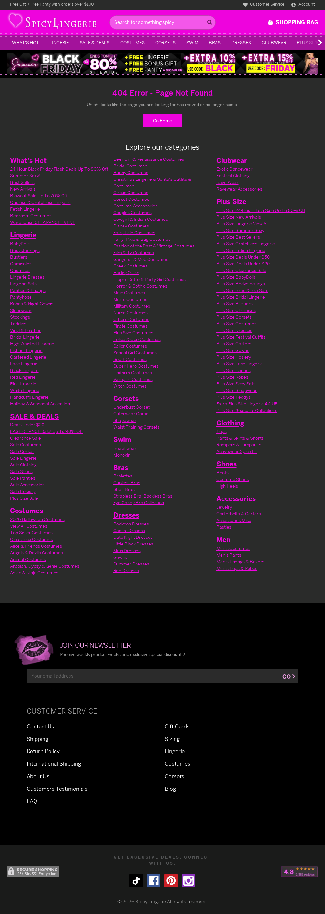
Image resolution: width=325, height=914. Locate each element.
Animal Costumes (28, 559)
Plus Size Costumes (133, 332)
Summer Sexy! (25, 175)
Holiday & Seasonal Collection (40, 403)
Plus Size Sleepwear (236, 390)
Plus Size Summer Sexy (240, 230)
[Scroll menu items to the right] (312, 43)
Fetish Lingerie (25, 209)
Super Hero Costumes (136, 366)
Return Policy (43, 751)
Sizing (172, 738)
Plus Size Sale (24, 498)
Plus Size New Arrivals (238, 217)
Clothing (230, 423)
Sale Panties (22, 478)
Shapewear (124, 420)
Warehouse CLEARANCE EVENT (42, 222)
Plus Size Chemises (236, 310)
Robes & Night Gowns (31, 303)
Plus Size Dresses (234, 330)
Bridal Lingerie (25, 337)
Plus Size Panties (233, 370)
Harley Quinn (126, 272)
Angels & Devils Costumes (36, 552)
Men (223, 539)
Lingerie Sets (23, 283)
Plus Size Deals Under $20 (243, 263)
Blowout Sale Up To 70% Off (39, 195)
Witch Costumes (130, 386)
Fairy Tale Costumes (134, 232)
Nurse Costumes (130, 312)
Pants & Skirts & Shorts (240, 438)
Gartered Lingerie (28, 357)
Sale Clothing (23, 464)
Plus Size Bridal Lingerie (240, 297)
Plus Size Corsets (234, 317)
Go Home (162, 120)
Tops (221, 431)
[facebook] (153, 880)
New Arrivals (23, 189)
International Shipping (54, 763)
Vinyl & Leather (25, 330)
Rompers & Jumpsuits (238, 444)
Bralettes (122, 475)
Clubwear (274, 42)
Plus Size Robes (232, 377)
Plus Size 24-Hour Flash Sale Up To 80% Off (260, 210)
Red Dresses (126, 570)
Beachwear (124, 448)
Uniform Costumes (132, 372)
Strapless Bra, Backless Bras (142, 495)
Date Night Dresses (133, 537)
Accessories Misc (233, 520)
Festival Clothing (233, 175)
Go (286, 676)
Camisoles (20, 263)
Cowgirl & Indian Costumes (140, 219)
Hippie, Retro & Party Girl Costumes (149, 279)
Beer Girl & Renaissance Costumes (148, 159)
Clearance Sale (25, 438)
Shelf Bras (124, 489)
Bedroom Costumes (30, 215)
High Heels (227, 486)
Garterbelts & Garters (238, 513)
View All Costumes (28, 526)
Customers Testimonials (57, 788)
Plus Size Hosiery (233, 357)
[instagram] (188, 880)
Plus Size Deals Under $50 (243, 257)
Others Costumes (131, 319)
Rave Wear (227, 182)
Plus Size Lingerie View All (242, 223)
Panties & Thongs (28, 290)
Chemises (20, 270)
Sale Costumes (25, 444)
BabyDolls (20, 243)
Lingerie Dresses (27, 277)
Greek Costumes (130, 265)
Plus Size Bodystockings (240, 283)
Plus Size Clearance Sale (241, 270)
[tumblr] (136, 880)
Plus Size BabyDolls (236, 277)
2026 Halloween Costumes (37, 519)
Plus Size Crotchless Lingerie (245, 243)
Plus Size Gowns (232, 350)
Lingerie (59, 42)
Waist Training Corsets (136, 427)
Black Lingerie (24, 370)
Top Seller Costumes (31, 532)
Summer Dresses (131, 563)
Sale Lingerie (23, 458)
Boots (222, 472)
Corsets (165, 42)
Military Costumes (131, 305)
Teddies (18, 323)
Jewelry (224, 507)
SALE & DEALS (94, 42)
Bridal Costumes (130, 165)
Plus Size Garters (233, 343)
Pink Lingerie (23, 383)
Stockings (20, 317)
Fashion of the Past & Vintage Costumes (154, 245)
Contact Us (40, 726)
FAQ (32, 801)
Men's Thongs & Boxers (240, 561)
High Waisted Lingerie (32, 343)
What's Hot (25, 42)
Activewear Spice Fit (236, 451)
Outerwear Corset (131, 413)
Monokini (122, 454)
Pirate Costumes (130, 325)
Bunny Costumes (130, 172)
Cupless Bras (126, 482)
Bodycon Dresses (131, 523)
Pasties (223, 527)
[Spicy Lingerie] (56, 22)
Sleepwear (21, 310)
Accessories (236, 498)
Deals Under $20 (27, 424)
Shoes (226, 464)
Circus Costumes (130, 192)
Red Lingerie (23, 377)
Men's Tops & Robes (236, 568)
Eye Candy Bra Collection (138, 502)
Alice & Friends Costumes (36, 546)
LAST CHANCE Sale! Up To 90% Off (46, 431)
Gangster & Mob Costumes (140, 259)
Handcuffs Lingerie (29, 397)
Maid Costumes (129, 292)
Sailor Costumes (130, 346)
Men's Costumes (130, 299)
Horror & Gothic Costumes (140, 285)
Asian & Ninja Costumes (34, 572)
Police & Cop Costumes (137, 339)
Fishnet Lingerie (26, 350)
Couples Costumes (132, 212)
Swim (192, 42)
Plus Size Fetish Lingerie (240, 250)
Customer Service (266, 4)
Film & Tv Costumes (133, 252)
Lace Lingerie (23, 363)
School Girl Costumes (135, 352)
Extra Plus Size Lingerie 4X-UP (247, 403)
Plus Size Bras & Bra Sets (242, 290)
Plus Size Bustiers (234, 303)
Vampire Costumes (133, 379)
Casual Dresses (129, 530)
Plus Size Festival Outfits (241, 337)
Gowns (120, 557)
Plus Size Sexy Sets (235, 383)
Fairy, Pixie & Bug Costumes (141, 239)
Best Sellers (22, 182)
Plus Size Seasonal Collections (246, 410)
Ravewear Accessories (239, 189)
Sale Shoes (21, 471)
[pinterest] (171, 880)
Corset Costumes (131, 199)
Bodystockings (25, 250)
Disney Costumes (131, 225)
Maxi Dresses (127, 550)
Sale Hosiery (23, 491)
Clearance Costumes (31, 539)
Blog (170, 788)
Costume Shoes (232, 479)
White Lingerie (24, 390)
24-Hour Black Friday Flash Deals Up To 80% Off (59, 169)
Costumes (132, 42)
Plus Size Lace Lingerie (239, 363)
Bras (215, 42)
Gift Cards (177, 726)
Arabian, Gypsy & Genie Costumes (44, 566)
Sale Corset (22, 451)
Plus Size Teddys (233, 397)
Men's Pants (228, 555)
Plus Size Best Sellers (238, 237)
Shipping (38, 738)
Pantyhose (21, 297)
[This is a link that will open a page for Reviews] (299, 871)
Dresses (241, 42)
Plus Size (231, 201)
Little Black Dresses (133, 543)
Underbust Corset (131, 407)
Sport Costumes (130, 359)
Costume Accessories (135, 205)
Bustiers (18, 257)
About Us (38, 776)
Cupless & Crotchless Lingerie (40, 202)
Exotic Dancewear (234, 169)
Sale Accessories (27, 484)
